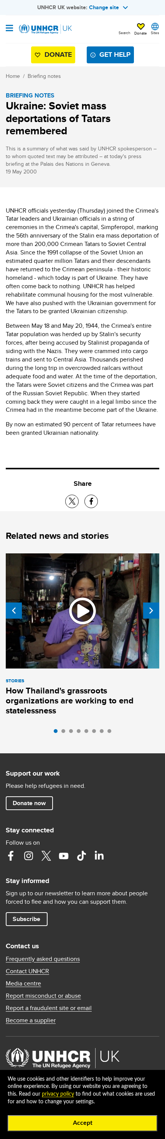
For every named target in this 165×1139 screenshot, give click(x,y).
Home (13, 76)
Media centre (23, 983)
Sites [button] (155, 32)
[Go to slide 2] (65, 733)
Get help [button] (114, 54)
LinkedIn (99, 856)
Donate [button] (140, 33)
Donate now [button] (29, 803)
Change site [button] (104, 7)
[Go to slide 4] (80, 733)
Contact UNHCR (27, 971)
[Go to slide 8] (111, 733)
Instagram (28, 856)
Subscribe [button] (26, 919)
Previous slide (14, 611)
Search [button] (124, 32)
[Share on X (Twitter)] (72, 501)
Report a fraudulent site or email (49, 1008)
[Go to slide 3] (73, 733)
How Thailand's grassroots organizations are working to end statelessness (70, 700)
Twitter (46, 856)
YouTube (64, 856)
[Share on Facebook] (91, 501)
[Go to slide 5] (88, 733)
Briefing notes (44, 76)
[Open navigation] (9, 29)
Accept (82, 1123)
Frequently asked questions (43, 959)
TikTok (81, 856)
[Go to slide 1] (57, 733)
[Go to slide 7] (103, 733)
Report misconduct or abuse (43, 996)
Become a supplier (31, 1020)
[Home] (45, 29)
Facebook (11, 856)
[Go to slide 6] (96, 733)
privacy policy (58, 1094)
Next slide (151, 611)
